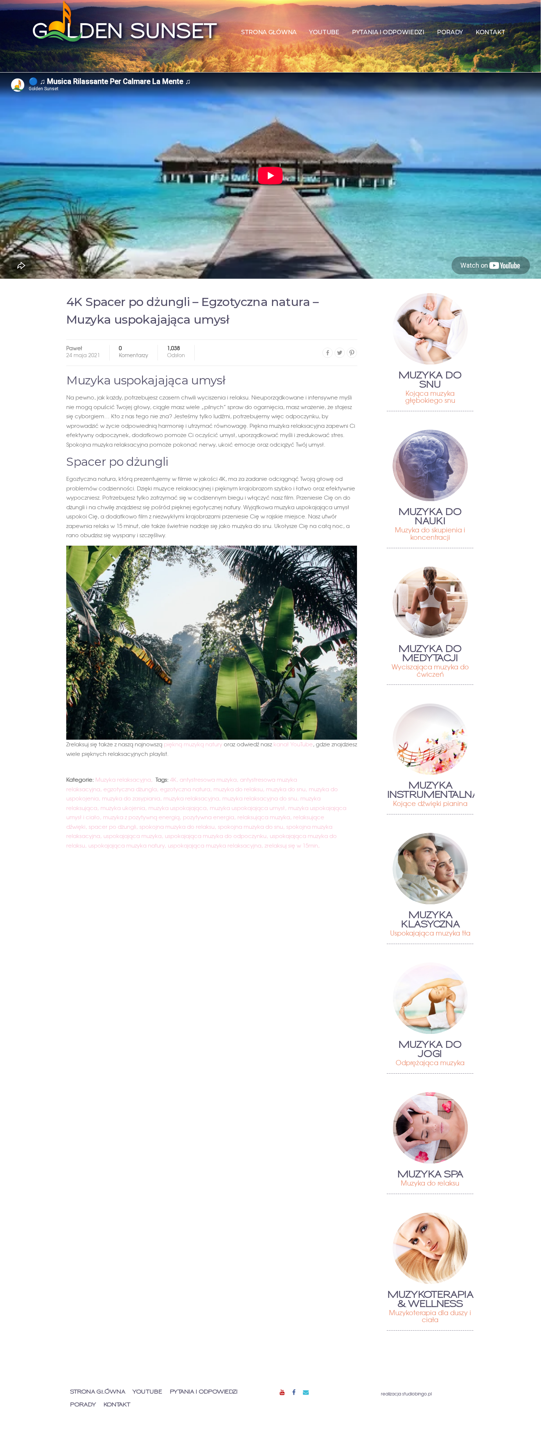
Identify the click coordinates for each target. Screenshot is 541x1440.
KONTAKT (490, 32)
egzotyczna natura (185, 789)
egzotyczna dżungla (130, 789)
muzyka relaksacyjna (191, 798)
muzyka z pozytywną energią (141, 817)
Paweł (74, 348)
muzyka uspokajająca (177, 808)
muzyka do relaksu (238, 789)
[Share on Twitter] (340, 353)
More (430, 328)
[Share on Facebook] (327, 353)
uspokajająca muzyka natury (126, 845)
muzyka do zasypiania (131, 798)
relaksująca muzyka (263, 817)
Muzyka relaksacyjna (123, 779)
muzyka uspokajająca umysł (247, 808)
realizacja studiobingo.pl (406, 1393)
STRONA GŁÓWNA (269, 32)
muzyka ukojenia (122, 808)
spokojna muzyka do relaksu (177, 827)
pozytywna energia (208, 817)
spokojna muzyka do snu (250, 827)
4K (173, 779)
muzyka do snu (285, 789)
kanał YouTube (293, 744)
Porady (450, 32)
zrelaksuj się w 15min (291, 845)
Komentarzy (133, 352)
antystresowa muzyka (208, 779)
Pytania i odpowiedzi (388, 32)
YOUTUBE (324, 32)
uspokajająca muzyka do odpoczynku (215, 836)
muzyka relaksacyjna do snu (259, 798)
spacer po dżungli (112, 827)
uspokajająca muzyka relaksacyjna (214, 845)
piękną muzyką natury (193, 744)
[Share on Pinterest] (352, 353)
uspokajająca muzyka (132, 836)
